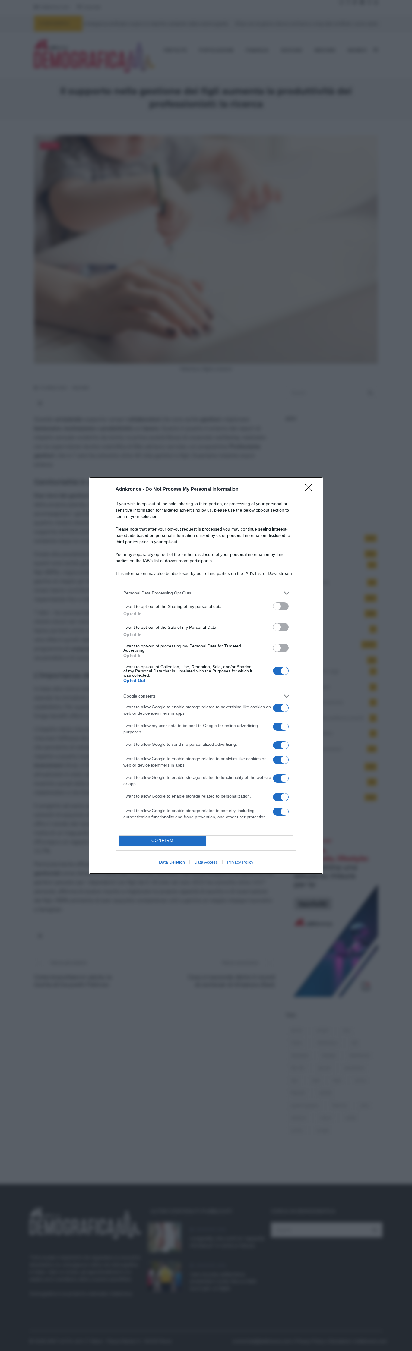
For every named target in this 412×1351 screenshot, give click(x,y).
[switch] (281, 606)
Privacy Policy (240, 862)
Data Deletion (172, 862)
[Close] (310, 489)
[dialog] (206, 676)
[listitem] (206, 593)
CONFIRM (162, 840)
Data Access (206, 862)
